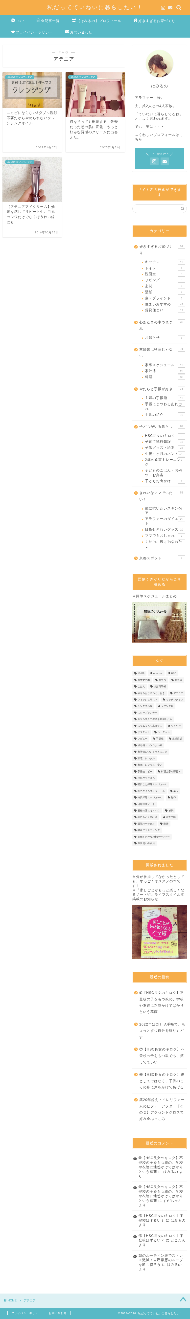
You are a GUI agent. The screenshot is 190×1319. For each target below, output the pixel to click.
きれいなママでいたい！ (161, 496)
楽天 (175, 791)
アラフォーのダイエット (164, 521)
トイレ (163, 268)
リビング (163, 280)
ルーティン (164, 732)
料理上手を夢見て (171, 771)
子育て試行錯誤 (164, 442)
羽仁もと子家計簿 (147, 817)
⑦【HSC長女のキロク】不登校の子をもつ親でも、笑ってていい (161, 1056)
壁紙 (163, 292)
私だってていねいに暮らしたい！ (95, 7)
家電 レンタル (146, 758)
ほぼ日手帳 (160, 686)
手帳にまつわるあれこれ (163, 406)
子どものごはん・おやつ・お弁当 (163, 473)
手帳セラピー (145, 771)
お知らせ (163, 337)
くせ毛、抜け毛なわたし (163, 544)
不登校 (160, 739)
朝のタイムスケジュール (151, 791)
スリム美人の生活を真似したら (155, 719)
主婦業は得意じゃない (161, 353)
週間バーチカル (146, 823)
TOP (20, 21)
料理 (164, 377)
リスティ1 (143, 732)
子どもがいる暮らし (161, 426)
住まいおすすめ (164, 304)
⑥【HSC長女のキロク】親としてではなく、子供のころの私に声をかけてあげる (161, 1081)
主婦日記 (177, 739)
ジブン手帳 (167, 706)
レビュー (142, 739)
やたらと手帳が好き (161, 389)
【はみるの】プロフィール (99, 21)
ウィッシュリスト (147, 699)
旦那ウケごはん (146, 778)
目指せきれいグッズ (164, 529)
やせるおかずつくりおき (151, 693)
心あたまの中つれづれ (161, 325)
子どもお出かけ (163, 481)
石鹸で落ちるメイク (149, 810)
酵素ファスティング (149, 830)
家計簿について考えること (152, 752)
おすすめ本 (144, 680)
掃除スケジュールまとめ (156, 596)
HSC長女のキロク (163, 436)
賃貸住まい (164, 310)
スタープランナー (147, 712)
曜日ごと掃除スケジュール (152, 784)
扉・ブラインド (163, 298)
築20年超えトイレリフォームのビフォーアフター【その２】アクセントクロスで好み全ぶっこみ (162, 1109)
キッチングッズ (174, 699)
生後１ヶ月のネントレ (163, 454)
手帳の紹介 (164, 415)
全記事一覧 (50, 21)
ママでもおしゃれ (163, 535)
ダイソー (176, 725)
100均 (141, 673)
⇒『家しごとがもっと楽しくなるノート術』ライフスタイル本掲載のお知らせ (158, 894)
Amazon (158, 673)
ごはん (141, 686)
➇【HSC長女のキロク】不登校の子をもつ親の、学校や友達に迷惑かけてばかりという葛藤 (161, 1002)
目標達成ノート (146, 804)
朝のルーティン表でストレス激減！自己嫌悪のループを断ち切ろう (161, 1260)
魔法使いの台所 (146, 843)
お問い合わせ (81, 32)
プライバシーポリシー (34, 32)
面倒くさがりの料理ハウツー (154, 836)
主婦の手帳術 (164, 398)
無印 (173, 797)
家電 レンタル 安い (150, 765)
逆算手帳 (171, 817)
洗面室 (163, 274)
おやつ (162, 680)
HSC (173, 673)
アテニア (178, 693)
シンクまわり (145, 706)
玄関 (163, 286)
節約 (170, 810)
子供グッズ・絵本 (164, 447)
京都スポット (160, 558)
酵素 (166, 823)
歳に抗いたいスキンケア (163, 511)
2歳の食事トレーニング (163, 462)
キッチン (164, 262)
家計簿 (164, 371)
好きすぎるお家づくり (156, 21)
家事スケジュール (164, 365)
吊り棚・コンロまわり (150, 745)
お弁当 (178, 680)
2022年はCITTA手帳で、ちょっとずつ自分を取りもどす (162, 1031)
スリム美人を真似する (150, 725)
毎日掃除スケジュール (150, 797)
